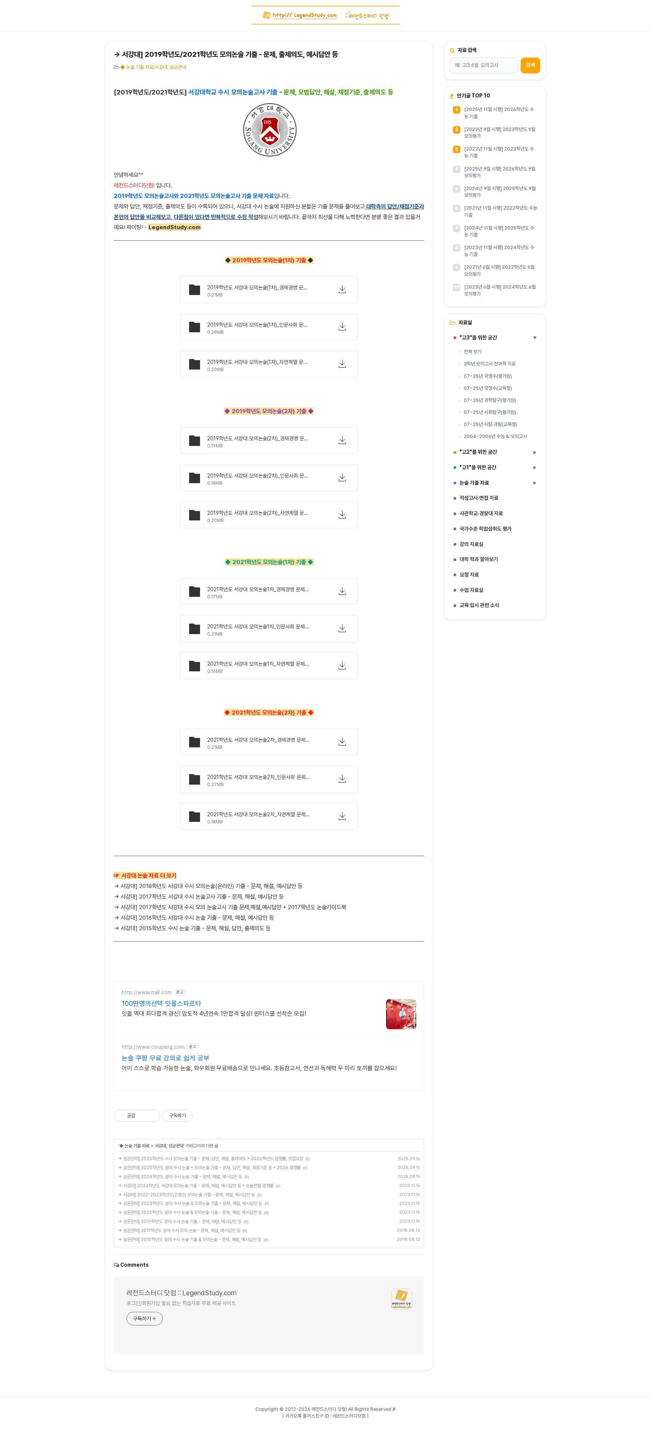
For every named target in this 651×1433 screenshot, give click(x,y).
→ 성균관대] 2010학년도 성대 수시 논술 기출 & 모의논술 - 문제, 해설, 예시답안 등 (189, 1239)
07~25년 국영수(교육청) (488, 388)
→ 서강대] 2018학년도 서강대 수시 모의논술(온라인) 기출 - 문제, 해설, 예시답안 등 (208, 886)
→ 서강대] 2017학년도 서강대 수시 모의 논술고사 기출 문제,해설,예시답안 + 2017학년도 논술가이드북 (230, 907)
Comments (134, 1265)
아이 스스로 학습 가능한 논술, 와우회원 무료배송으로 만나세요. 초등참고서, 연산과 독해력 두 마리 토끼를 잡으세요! (259, 1068)
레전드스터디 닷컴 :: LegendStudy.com (182, 1293)
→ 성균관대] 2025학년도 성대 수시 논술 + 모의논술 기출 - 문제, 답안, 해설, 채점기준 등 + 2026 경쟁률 (209, 1167)
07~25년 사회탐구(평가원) (490, 412)
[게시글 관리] (151, 1115)
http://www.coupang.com (153, 1047)
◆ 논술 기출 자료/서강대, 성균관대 (153, 67)
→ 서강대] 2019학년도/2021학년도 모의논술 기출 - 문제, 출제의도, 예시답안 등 (226, 54)
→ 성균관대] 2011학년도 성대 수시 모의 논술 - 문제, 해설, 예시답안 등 (179, 1230)
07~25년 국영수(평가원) (488, 376)
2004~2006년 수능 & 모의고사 (495, 436)
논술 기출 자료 (498, 483)
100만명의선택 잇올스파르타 (161, 1003)
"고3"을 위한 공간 (498, 338)
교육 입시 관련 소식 (479, 605)
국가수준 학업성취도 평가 (486, 529)
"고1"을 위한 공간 (498, 467)
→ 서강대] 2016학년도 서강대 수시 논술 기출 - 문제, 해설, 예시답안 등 (194, 917)
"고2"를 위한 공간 (498, 452)
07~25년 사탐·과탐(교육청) (490, 424)
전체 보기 (472, 351)
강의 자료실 (471, 544)
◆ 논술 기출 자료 (134, 1146)
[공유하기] (142, 1115)
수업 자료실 (471, 590)
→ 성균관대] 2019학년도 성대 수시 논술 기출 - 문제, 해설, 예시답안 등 (179, 1221)
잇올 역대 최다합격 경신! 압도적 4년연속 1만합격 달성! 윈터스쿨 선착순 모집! (214, 1013)
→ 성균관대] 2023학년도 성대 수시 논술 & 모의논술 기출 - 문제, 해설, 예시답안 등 (190, 1203)
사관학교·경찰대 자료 (481, 513)
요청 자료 (469, 575)
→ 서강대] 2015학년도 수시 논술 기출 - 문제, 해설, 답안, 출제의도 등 (192, 928)
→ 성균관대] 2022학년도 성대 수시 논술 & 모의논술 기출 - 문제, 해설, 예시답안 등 (190, 1212)
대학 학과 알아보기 (479, 559)
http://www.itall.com (147, 992)
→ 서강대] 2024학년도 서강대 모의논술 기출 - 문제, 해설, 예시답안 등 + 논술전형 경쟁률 (196, 1185)
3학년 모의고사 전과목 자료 (490, 364)
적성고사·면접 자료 (479, 498)
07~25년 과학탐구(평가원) (490, 400)
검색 (530, 65)
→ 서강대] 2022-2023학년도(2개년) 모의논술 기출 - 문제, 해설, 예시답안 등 (186, 1194)
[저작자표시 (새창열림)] (196, 1116)
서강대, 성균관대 (169, 1146)
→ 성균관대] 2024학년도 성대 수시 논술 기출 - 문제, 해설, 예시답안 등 (180, 1176)
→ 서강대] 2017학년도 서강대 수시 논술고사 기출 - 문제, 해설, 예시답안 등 (199, 896)
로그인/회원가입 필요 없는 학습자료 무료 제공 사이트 (181, 1303)
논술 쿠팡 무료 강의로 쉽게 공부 (165, 1058)
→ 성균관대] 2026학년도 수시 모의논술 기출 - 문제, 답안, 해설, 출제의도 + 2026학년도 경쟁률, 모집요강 (210, 1158)
